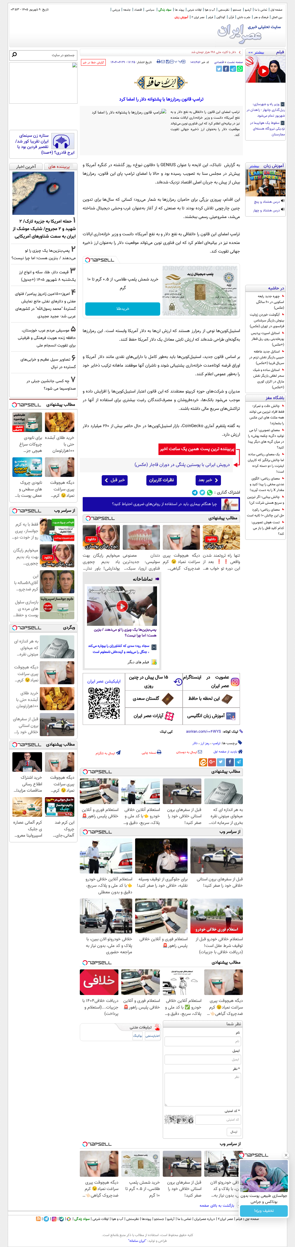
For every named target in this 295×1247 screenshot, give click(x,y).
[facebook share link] (226, 69)
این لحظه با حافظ (204, 698)
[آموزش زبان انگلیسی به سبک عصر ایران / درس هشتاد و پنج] (265, 183)
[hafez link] (161, 82)
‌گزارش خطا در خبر (93, 62)
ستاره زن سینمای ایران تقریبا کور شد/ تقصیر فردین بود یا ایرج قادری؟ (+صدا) (44, 144)
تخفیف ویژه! (264, 1211)
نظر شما (233, 1024)
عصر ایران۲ (225, 1219)
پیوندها (146, 1219)
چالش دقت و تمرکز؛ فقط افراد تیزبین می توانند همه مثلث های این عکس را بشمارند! (266, 414)
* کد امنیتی (232, 1111)
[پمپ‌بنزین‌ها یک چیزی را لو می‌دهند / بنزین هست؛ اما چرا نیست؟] (122, 606)
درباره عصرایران (204, 1219)
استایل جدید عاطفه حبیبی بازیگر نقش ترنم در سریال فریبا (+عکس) (266, 357)
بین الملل (277, 17)
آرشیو (248, 10)
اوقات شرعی (194, 10)
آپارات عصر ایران (148, 716)
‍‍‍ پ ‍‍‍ (178, 61)
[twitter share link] (219, 69)
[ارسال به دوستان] (163, 61)
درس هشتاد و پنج (267, 202)
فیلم (210, 17)
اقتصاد (138, 10)
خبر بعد (205, 480)
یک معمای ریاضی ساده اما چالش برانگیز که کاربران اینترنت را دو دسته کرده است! (266, 463)
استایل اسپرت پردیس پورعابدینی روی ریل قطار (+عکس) (267, 339)
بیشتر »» (256, 52)
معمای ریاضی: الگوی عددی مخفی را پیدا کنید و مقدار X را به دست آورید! (267, 484)
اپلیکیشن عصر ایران (103, 681)
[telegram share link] (233, 69)
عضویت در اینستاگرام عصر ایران (206, 682)
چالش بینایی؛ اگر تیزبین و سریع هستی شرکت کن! (265, 499)
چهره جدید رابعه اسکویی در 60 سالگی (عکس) (270, 302)
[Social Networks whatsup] (210, 493)
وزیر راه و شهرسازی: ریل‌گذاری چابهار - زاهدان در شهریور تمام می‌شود (266, 110)
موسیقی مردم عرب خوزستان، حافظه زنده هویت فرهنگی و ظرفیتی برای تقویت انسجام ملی (47, 338)
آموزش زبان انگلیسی (206, 716)
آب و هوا (210, 10)
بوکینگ (137, 1036)
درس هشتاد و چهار (267, 210)
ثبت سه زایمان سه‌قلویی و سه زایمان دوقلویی (206, 52)
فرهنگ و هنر (261, 17)
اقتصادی (219, 62)
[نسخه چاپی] (158, 61)
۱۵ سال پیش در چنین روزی (148, 682)
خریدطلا (122, 309)
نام (238, 1032)
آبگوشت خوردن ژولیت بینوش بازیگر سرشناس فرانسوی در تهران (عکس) (267, 320)
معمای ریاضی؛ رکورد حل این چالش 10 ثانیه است (265, 512)
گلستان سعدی (146, 698)
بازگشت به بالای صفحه (217, 1206)
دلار (195, 743)
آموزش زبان (181, 17)
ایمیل (236, 1050)
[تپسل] (87, 260)
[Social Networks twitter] (202, 493)
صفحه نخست (235, 62)
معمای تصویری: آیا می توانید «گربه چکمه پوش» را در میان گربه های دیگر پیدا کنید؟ (266, 439)
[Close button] (286, 1155)
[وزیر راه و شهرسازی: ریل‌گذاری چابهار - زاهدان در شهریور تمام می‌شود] (265, 69)
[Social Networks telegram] (195, 493)
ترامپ (216, 743)
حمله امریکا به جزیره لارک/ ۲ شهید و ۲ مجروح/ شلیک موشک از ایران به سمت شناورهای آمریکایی (44, 229)
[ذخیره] (167, 62)
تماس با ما (261, 10)
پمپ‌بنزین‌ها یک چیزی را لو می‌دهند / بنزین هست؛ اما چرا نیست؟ (125, 632)
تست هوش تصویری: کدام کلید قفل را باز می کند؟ (267, 528)
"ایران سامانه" (137, 1241)
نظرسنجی (223, 10)
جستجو (237, 10)
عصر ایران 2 (198, 17)
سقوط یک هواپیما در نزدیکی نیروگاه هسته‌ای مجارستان (267, 129)
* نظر (236, 1069)
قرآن (231, 17)
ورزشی (116, 10)
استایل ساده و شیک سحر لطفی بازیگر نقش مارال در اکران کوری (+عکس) (268, 378)
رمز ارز (205, 743)
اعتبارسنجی (152, 1036)
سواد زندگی (164, 10)
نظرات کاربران (161, 480)
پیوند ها (179, 10)
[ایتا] (203, 762)
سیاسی (150, 10)
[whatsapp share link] (240, 69)
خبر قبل (118, 480)
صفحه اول (276, 10)
